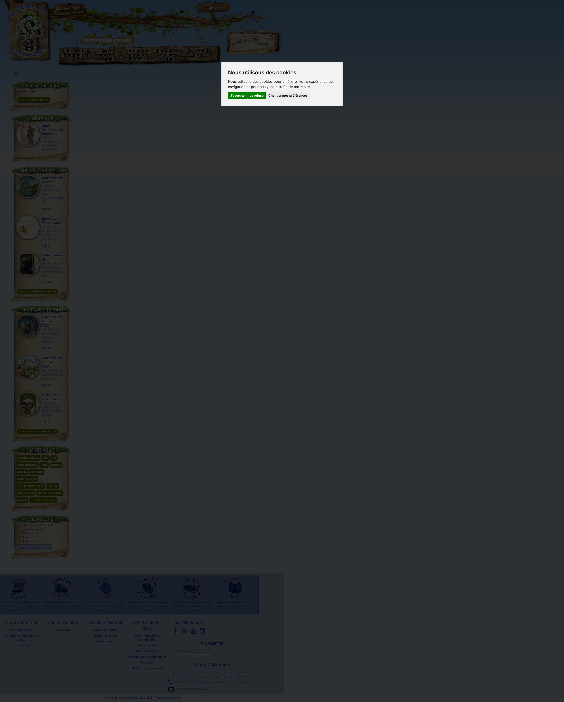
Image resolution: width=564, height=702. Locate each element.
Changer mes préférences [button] (288, 95)
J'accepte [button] (237, 95)
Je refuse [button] (256, 95)
